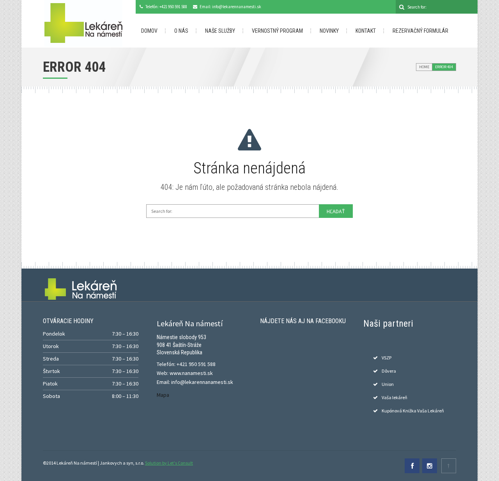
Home (424, 66)
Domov (149, 31)
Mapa (163, 394)
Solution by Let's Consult (169, 463)
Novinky (329, 31)
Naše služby (220, 31)
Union (388, 384)
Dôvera (389, 371)
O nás (181, 31)
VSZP (386, 358)
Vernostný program (277, 31)
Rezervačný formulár (420, 31)
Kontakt (366, 31)
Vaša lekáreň (394, 397)
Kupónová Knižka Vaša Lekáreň (413, 411)
